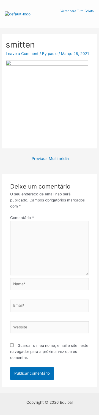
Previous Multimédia (50, 158)
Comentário (22, 217)
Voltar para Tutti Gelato (77, 11)
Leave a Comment (22, 53)
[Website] (49, 328)
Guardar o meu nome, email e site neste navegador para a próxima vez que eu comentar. (49, 351)
